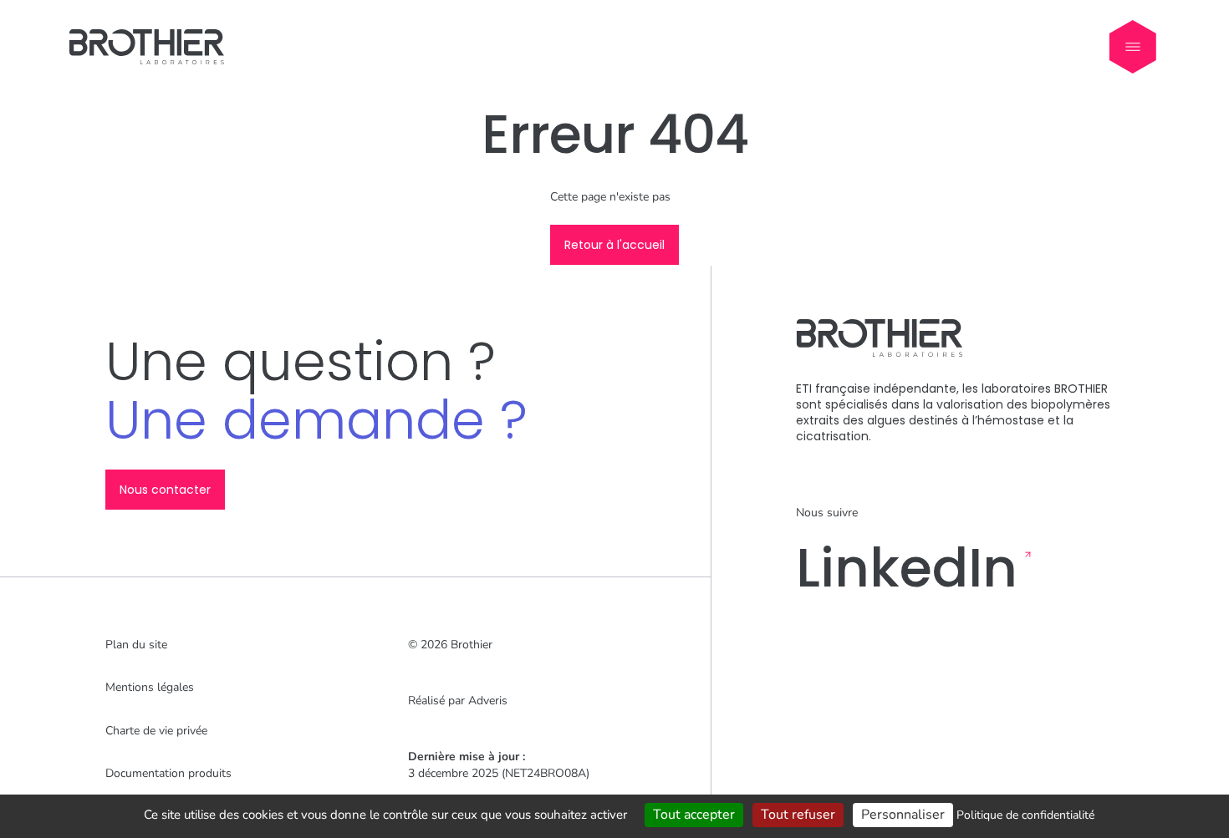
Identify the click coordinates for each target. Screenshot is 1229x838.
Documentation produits (168, 773)
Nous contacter (165, 489)
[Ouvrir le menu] (1133, 47)
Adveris (487, 700)
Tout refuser (798, 814)
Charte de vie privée (156, 731)
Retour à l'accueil (614, 244)
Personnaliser (903, 814)
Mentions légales (149, 687)
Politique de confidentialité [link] (1025, 815)
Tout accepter (694, 814)
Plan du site (136, 645)
